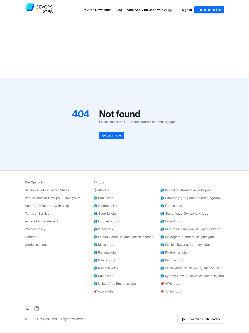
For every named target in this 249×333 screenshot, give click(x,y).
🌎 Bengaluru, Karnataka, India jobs (185, 190)
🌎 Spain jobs (103, 276)
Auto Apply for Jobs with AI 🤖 (149, 10)
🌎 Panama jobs (105, 252)
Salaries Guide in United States (47, 190)
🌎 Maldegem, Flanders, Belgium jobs (187, 237)
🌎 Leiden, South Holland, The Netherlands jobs (125, 237)
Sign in (187, 10)
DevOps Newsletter (96, 10)
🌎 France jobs (171, 206)
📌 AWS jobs (169, 283)
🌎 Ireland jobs (171, 221)
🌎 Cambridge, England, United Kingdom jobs (192, 198)
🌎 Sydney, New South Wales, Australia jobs (192, 276)
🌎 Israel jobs (103, 229)
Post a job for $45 (209, 9)
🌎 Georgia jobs (105, 213)
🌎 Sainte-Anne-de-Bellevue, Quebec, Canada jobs (192, 268)
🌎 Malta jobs (103, 245)
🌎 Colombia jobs (106, 206)
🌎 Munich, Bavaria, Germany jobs (185, 245)
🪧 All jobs (101, 190)
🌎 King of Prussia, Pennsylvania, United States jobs (192, 229)
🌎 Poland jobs (104, 260)
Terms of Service (37, 213)
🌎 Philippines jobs (174, 252)
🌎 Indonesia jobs (106, 221)
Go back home (111, 135)
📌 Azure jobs (103, 291)
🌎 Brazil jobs (103, 198)
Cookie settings (36, 245)
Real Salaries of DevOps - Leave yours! (53, 198)
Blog (119, 10)
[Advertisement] (124, 48)
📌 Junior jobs (170, 291)
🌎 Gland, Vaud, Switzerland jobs (184, 213)
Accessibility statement (41, 221)
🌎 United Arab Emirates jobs (114, 283)
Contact (30, 237)
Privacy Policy (35, 229)
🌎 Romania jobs (105, 268)
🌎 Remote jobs (171, 260)
